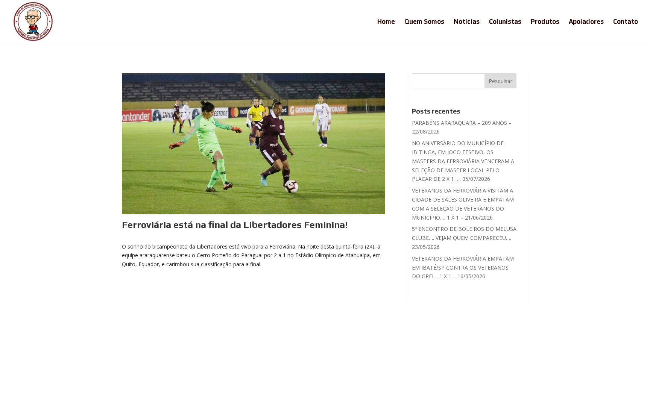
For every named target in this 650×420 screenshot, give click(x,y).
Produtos (545, 22)
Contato (625, 22)
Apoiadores (586, 22)
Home (386, 22)
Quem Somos (424, 22)
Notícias (467, 22)
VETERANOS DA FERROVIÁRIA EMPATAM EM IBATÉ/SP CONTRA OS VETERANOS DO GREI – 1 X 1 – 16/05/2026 (463, 267)
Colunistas (505, 22)
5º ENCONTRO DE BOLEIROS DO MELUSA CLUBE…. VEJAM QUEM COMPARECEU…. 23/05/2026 (464, 237)
